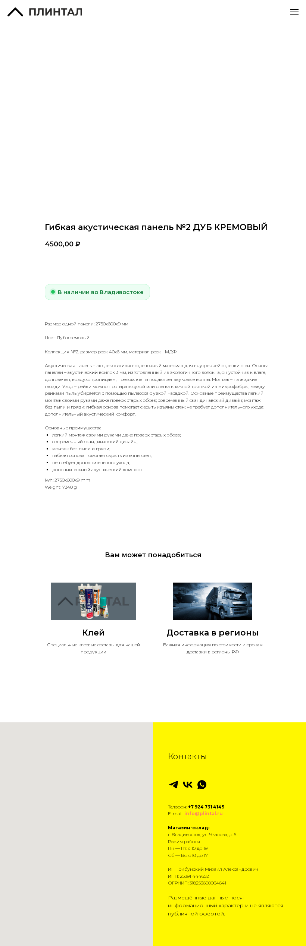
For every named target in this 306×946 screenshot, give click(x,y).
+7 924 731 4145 (206, 807)
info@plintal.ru (203, 813)
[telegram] (173, 784)
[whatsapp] (201, 784)
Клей (93, 633)
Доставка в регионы (212, 633)
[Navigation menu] (294, 12)
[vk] (187, 784)
